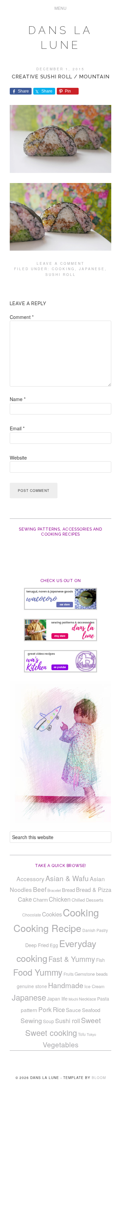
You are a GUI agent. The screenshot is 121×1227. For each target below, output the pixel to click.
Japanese (92, 268)
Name (18, 399)
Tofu (82, 1034)
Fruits (69, 974)
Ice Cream (94, 986)
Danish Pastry (95, 930)
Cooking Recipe (47, 928)
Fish (100, 960)
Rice (59, 1009)
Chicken (60, 899)
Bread (68, 889)
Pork (45, 1009)
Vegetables (60, 1044)
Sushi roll (60, 274)
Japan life (57, 998)
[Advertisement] (60, 1163)
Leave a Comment (60, 263)
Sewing (31, 1020)
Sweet (91, 1020)
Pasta (103, 998)
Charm (40, 899)
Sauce (73, 1009)
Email (17, 428)
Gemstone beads (91, 974)
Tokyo (91, 1034)
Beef (39, 889)
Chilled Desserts (88, 900)
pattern (29, 1009)
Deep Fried (37, 944)
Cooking (63, 268)
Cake (25, 899)
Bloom (99, 1077)
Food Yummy (38, 972)
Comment (22, 317)
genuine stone (32, 986)
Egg (54, 945)
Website (18, 457)
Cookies (52, 914)
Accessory (30, 878)
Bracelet (54, 890)
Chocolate (31, 914)
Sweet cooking (51, 1032)
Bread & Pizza (93, 890)
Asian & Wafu (67, 878)
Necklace (87, 999)
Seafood (91, 1009)
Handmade (65, 985)
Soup (48, 1021)
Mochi (73, 999)
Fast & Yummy (71, 958)
